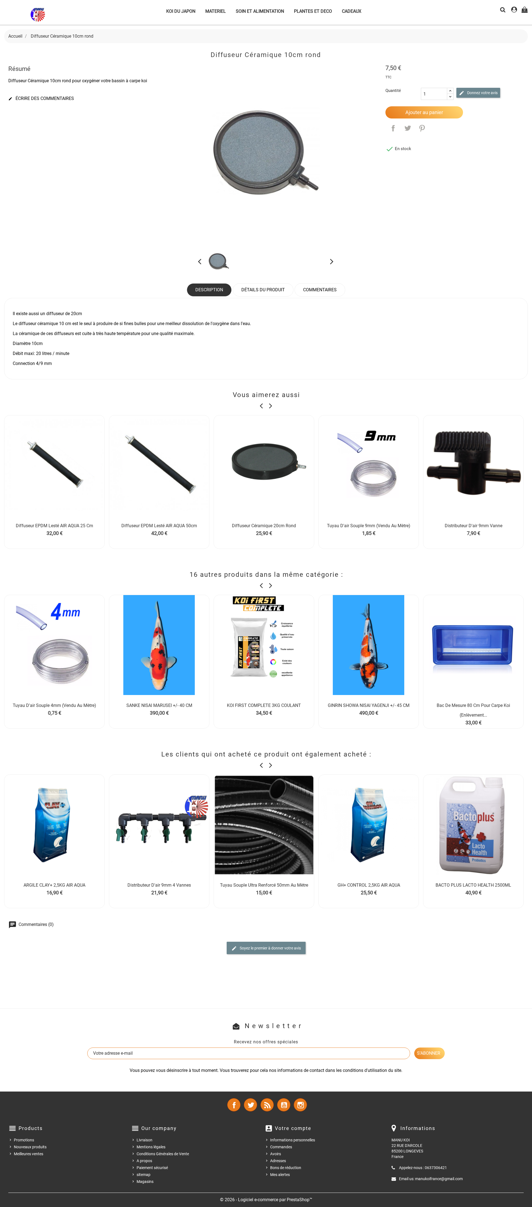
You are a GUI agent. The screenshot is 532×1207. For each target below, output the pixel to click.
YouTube (283, 1104)
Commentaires (320, 289)
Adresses (278, 1161)
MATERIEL (215, 11)
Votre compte (293, 1128)
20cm (76, 313)
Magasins (145, 1181)
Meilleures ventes (28, 1154)
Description (209, 289)
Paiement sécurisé (152, 1167)
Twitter (250, 1104)
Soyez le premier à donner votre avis (270, 948)
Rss (267, 1104)
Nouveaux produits (30, 1147)
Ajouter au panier (424, 112)
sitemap (143, 1174)
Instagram (300, 1104)
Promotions (24, 1140)
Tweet (407, 128)
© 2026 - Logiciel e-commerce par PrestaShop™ (266, 1199)
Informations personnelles (292, 1140)
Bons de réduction (285, 1167)
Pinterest (422, 128)
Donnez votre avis (482, 93)
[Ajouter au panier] (146, 533)
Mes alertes (280, 1174)
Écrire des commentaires (41, 98)
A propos (144, 1161)
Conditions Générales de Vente (163, 1154)
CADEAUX (351, 11)
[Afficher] (54, 533)
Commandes (281, 1147)
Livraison (144, 1140)
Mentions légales (151, 1147)
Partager (393, 128)
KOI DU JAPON (180, 11)
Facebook (233, 1104)
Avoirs (275, 1154)
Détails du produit (263, 289)
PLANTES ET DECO (313, 11)
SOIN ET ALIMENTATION (260, 11)
